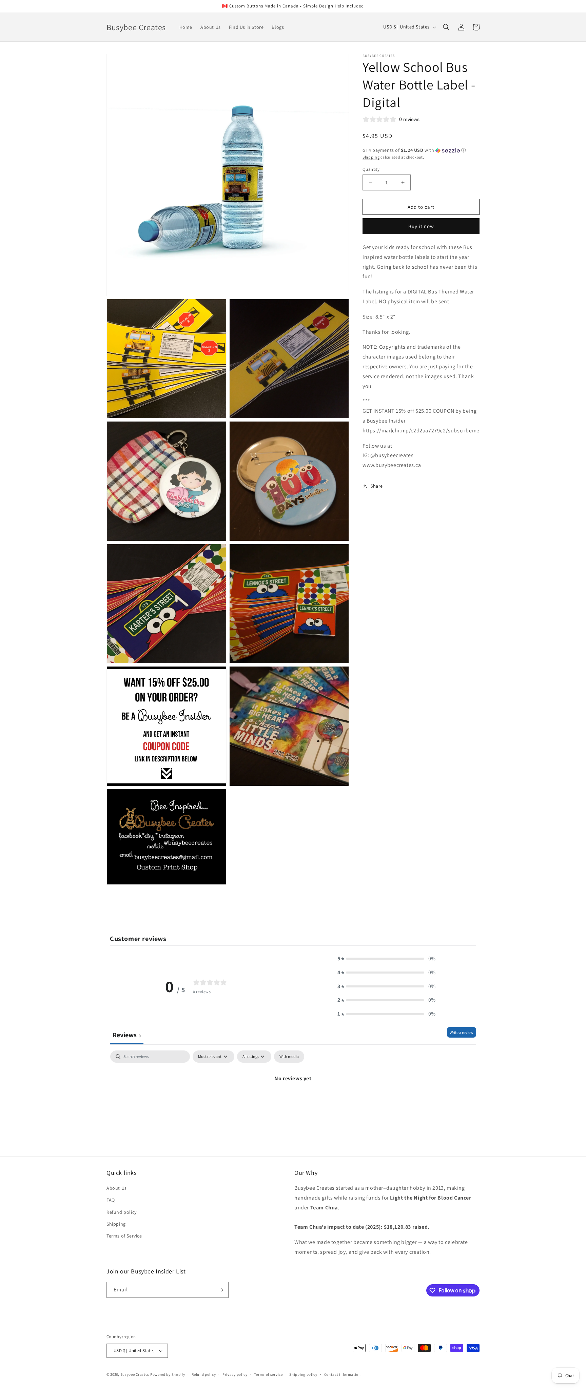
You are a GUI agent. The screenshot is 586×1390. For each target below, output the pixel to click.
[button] (446, 27)
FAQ (110, 1200)
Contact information (342, 1374)
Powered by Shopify (167, 1374)
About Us (116, 1188)
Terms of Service (124, 1236)
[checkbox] (289, 1056)
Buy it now (421, 226)
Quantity (371, 169)
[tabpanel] (293, 1101)
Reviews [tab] (127, 1034)
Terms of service (268, 1374)
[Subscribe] (220, 1290)
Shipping (371, 157)
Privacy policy (235, 1374)
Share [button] (376, 486)
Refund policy (121, 1212)
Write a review (461, 1032)
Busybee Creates (135, 1374)
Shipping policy (303, 1374)
